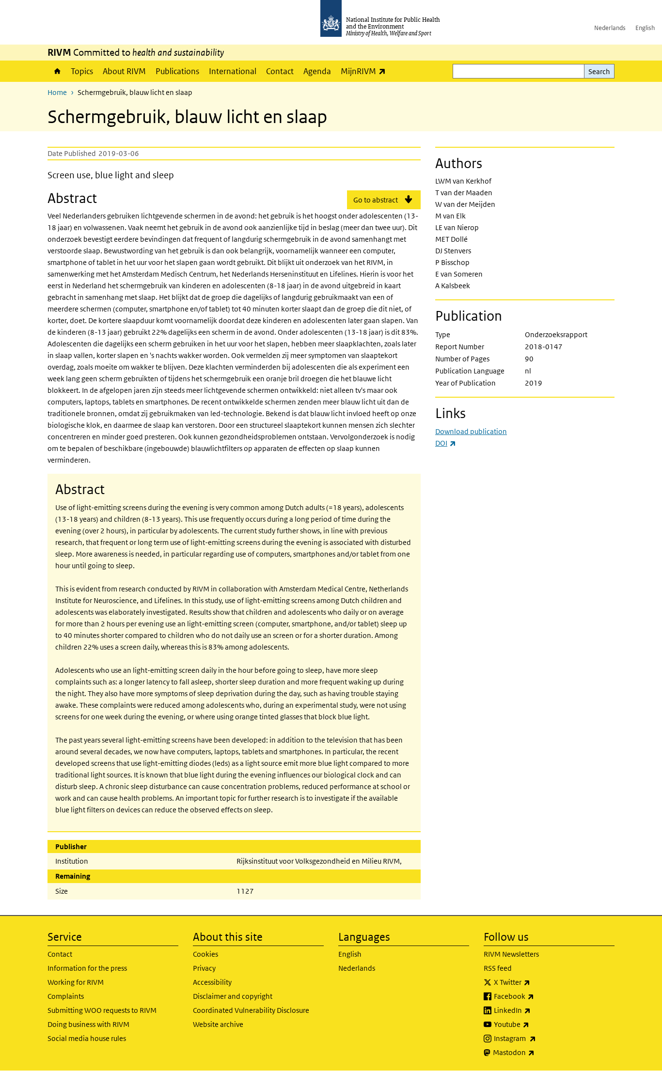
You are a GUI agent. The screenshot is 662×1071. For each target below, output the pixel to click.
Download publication (471, 431)
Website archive (218, 1024)
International (232, 71)
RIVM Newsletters (511, 954)
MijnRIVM (366, 71)
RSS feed (498, 968)
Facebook (539, 996)
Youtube (537, 1024)
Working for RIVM (75, 982)
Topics (82, 71)
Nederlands (610, 28)
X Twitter (537, 982)
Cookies (205, 954)
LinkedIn (538, 1010)
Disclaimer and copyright (232, 996)
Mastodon (539, 1052)
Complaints (65, 996)
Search (599, 71)
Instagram (540, 1038)
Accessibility (212, 982)
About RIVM (124, 71)
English (645, 28)
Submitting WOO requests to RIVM (102, 1010)
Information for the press (87, 968)
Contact (280, 71)
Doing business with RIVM (88, 1024)
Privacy (204, 968)
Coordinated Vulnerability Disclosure (251, 1010)
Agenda (317, 71)
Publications (177, 71)
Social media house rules (86, 1038)
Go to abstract (375, 199)
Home (56, 71)
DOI (445, 443)
